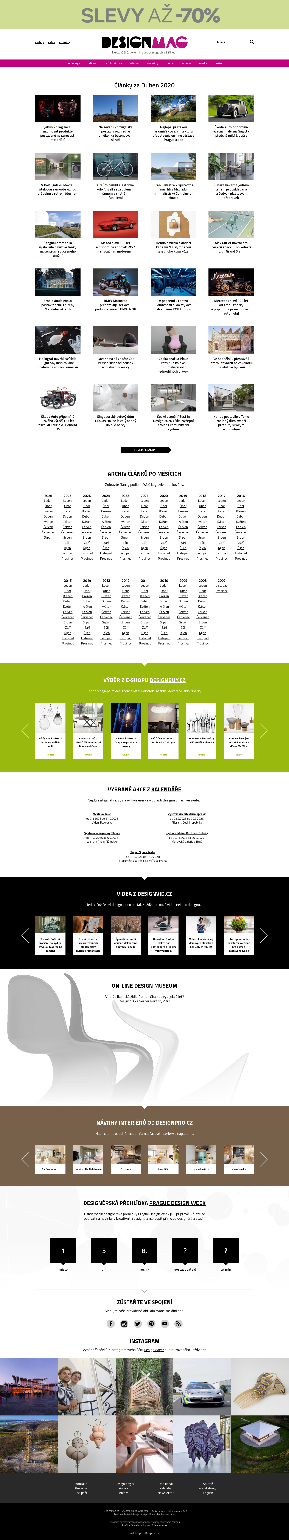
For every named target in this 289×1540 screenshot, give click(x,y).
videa (51, 42)
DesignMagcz (154, 1349)
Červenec (48, 532)
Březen (48, 511)
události (93, 63)
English (208, 1492)
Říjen (67, 547)
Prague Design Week (177, 1203)
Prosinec (67, 558)
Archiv (123, 1492)
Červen (48, 526)
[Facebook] (111, 1324)
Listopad (67, 553)
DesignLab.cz (152, 1533)
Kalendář (165, 1488)
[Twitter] (138, 1324)
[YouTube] (165, 1324)
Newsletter (166, 1492)
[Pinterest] (151, 1324)
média (203, 63)
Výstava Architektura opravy (187, 814)
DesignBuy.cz (168, 680)
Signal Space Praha (142, 852)
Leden (48, 500)
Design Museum (155, 985)
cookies (176, 1522)
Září (67, 542)
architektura (114, 63)
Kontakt (81, 1483)
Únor (48, 505)
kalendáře (166, 789)
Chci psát (81, 1492)
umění (218, 63)
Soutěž (208, 1483)
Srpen (48, 537)
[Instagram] (124, 1324)
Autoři (123, 1488)
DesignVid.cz (154, 893)
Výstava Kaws (102, 814)
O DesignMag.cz (123, 1483)
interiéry (64, 42)
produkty (152, 63)
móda (169, 63)
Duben (48, 516)
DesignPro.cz (174, 1122)
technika (186, 63)
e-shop (39, 42)
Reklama (81, 1488)
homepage (73, 63)
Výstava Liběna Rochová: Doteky (187, 833)
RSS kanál (166, 1483)
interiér (134, 63)
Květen (48, 521)
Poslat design (207, 1488)
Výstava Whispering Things (102, 833)
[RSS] (178, 1324)
